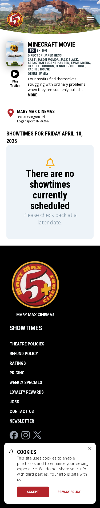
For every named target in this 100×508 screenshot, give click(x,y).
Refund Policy (24, 353)
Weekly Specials (26, 382)
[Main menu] (90, 19)
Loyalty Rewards (27, 392)
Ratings (18, 363)
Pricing (17, 372)
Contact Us (22, 411)
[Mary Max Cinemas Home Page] (15, 19)
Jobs (14, 401)
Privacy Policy (69, 492)
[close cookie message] (90, 448)
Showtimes (26, 328)
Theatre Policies (27, 344)
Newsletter (22, 421)
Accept (33, 492)
